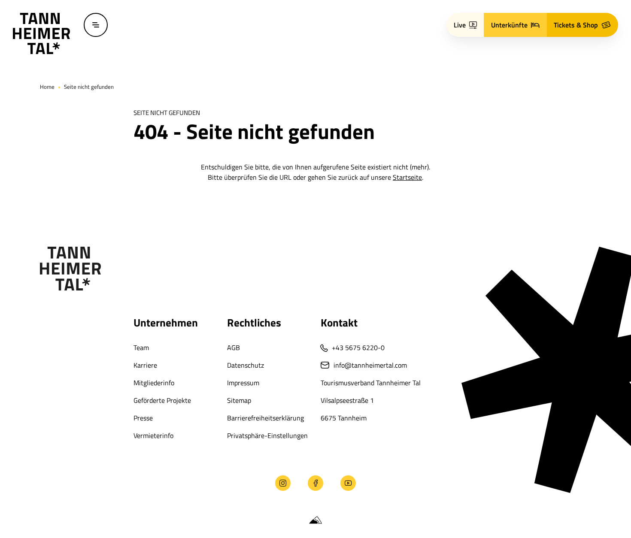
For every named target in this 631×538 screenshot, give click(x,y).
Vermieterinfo (153, 435)
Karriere (145, 365)
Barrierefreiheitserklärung (265, 418)
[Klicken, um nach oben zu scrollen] (42, 483)
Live (460, 25)
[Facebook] (315, 483)
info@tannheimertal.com (370, 365)
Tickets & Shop (576, 25)
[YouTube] (348, 483)
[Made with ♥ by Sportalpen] (315, 520)
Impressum (243, 383)
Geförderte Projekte (162, 400)
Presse (143, 418)
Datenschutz (245, 365)
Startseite (407, 177)
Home (47, 86)
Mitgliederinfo (153, 383)
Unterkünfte (509, 25)
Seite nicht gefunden (89, 86)
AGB (233, 347)
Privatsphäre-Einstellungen (267, 435)
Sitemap (239, 400)
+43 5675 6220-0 (358, 347)
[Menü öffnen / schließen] (96, 25)
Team (141, 347)
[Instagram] (283, 483)
